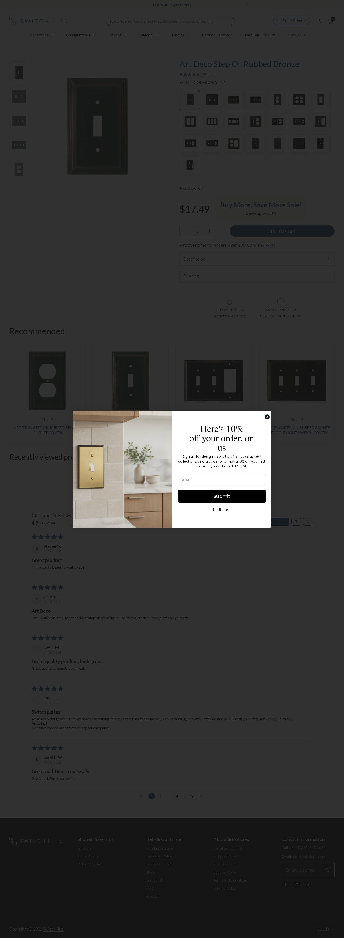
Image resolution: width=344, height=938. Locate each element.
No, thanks (221, 509)
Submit (221, 496)
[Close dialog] (267, 417)
